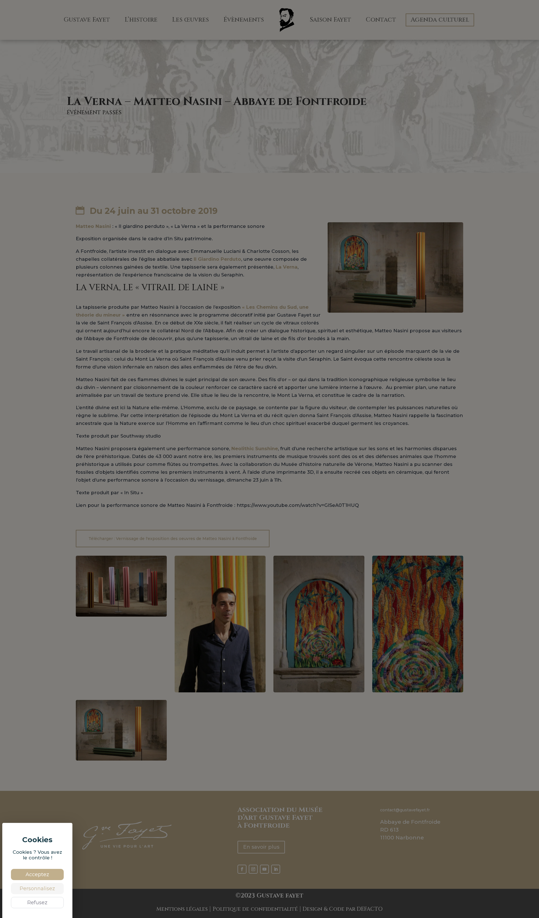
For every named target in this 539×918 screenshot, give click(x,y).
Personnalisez (37, 888)
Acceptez (37, 874)
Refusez (37, 902)
